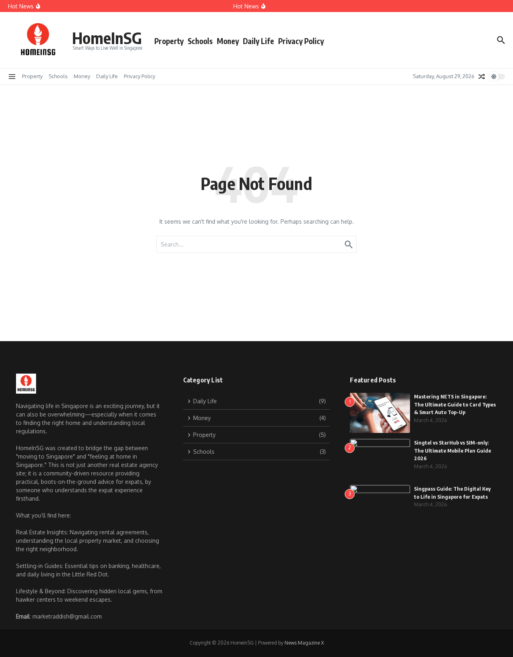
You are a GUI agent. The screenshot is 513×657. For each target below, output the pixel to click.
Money (228, 41)
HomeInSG (107, 38)
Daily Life (258, 41)
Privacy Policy (301, 41)
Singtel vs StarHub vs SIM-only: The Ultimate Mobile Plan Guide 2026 (452, 450)
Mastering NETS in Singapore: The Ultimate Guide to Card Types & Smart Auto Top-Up (455, 404)
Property (169, 41)
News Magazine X (304, 643)
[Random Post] (482, 76)
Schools (200, 41)
